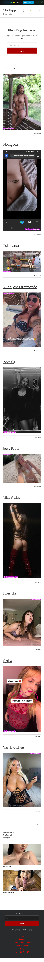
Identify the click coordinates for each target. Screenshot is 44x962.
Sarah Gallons (14, 747)
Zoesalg (9, 362)
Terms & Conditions (22, 942)
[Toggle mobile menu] (40, 11)
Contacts (22, 936)
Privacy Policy (22, 945)
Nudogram (6, 838)
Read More (37, 133)
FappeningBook (8, 832)
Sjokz (7, 661)
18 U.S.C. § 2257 (22, 952)
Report (22, 939)
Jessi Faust (11, 448)
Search (22, 51)
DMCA (22, 949)
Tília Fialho (11, 497)
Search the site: (22, 913)
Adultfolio (10, 68)
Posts (24, 929)
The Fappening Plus (17, 929)
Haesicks (10, 593)
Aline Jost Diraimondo (20, 287)
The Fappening (8, 835)
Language (29, 929)
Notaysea (10, 144)
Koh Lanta (11, 245)
